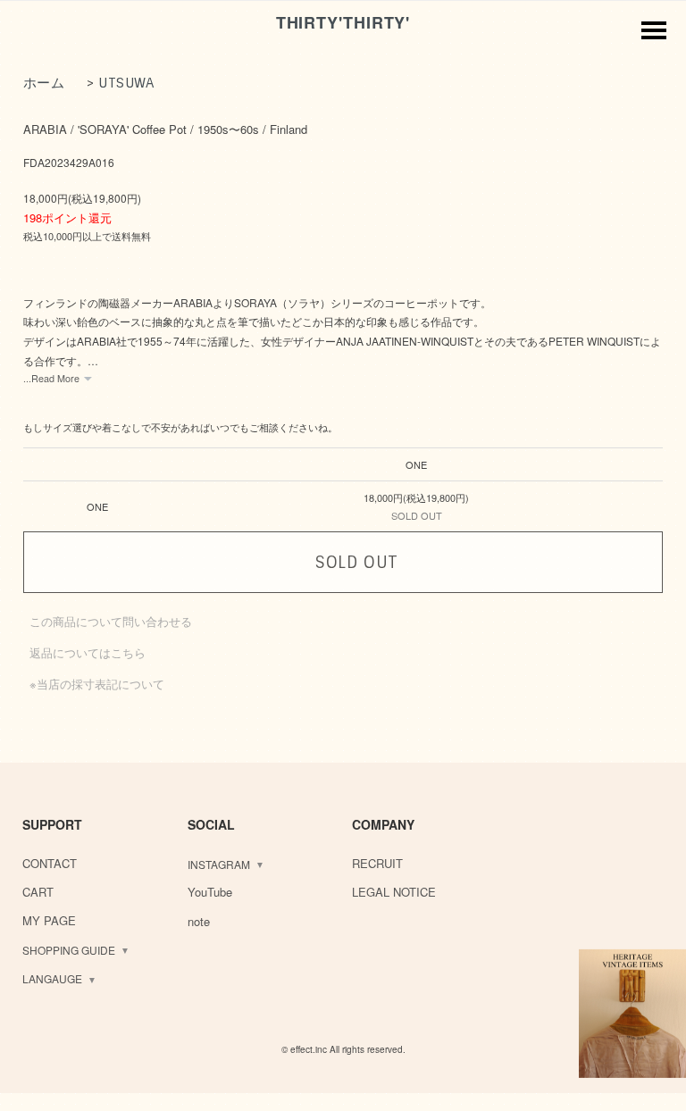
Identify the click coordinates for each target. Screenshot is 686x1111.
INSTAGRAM (219, 864)
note (199, 921)
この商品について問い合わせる (110, 621)
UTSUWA (126, 83)
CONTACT (49, 863)
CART (38, 891)
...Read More (51, 378)
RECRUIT (377, 863)
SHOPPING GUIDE (68, 949)
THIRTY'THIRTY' (343, 22)
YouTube (210, 891)
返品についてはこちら (87, 652)
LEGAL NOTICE (394, 891)
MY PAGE (49, 920)
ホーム (44, 83)
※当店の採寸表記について (96, 683)
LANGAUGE (52, 978)
